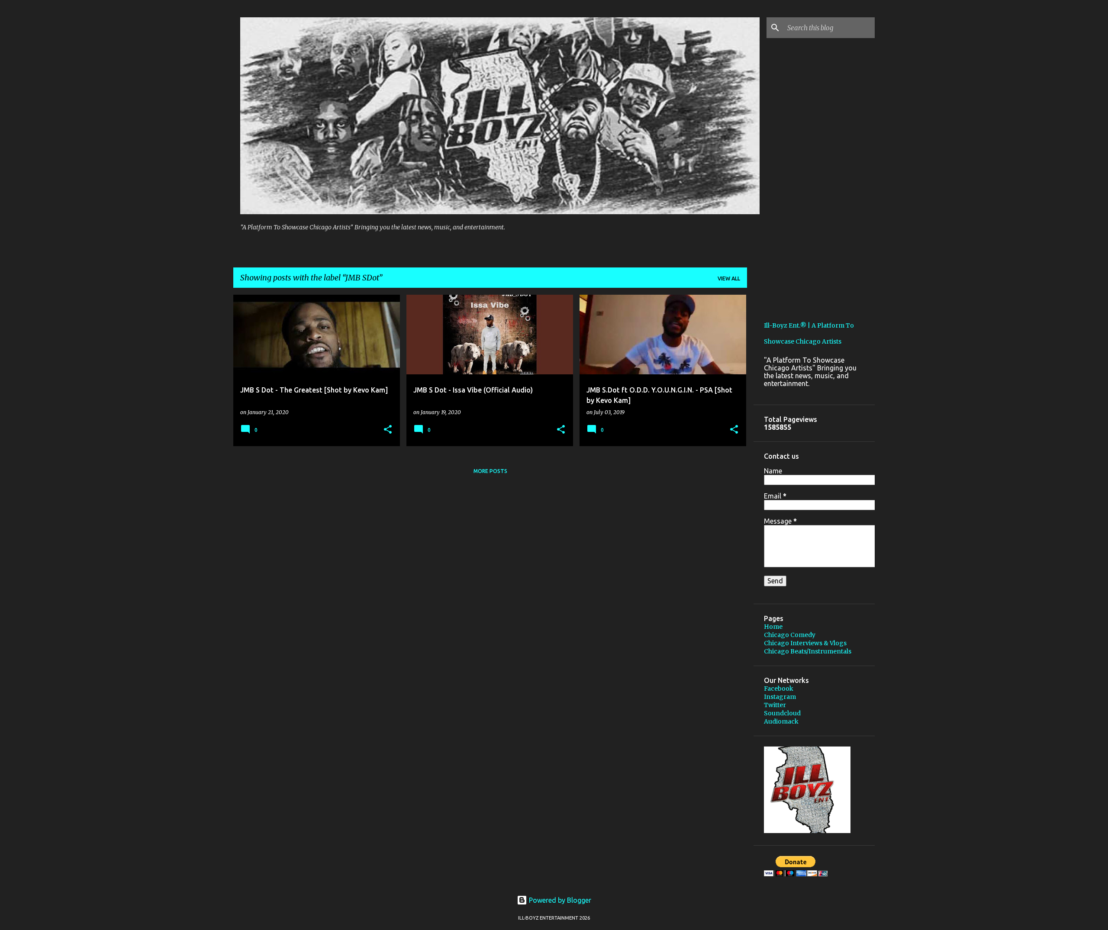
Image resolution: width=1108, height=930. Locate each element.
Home (773, 627)
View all (729, 278)
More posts (490, 471)
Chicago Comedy (789, 635)
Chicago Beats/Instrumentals (807, 651)
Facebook (778, 688)
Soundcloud (782, 713)
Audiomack (781, 721)
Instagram (780, 697)
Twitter (775, 705)
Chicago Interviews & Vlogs (805, 643)
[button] (388, 430)
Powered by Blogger (559, 900)
